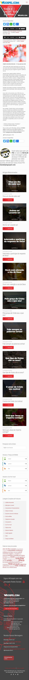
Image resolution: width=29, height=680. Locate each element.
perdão (9, 561)
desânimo (17, 553)
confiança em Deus (8, 552)
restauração (5, 564)
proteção (16, 562)
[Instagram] (18, 674)
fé (13, 555)
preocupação (5, 562)
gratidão (16, 555)
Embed (17, 32)
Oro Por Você (8, 524)
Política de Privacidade (10, 668)
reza (10, 563)
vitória (8, 567)
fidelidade (10, 555)
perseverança (15, 560)
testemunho (11, 566)
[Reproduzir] (5, 28)
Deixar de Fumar (9, 510)
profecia (11, 562)
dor (20, 553)
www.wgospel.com (15, 623)
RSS (9, 33)
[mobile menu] (26, 2)
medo (12, 557)
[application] (14, 28)
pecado (4, 561)
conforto (20, 552)
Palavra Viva (8, 527)
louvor (8, 557)
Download (19, 31)
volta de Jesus (13, 567)
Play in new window (11, 31)
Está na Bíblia (8, 516)
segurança (23, 564)
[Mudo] (19, 28)
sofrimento (6, 566)
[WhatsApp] (11, 674)
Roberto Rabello (9, 530)
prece (21, 560)
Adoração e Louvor (9, 505)
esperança (5, 555)
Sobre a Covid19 (20, 668)
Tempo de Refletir (9, 538)
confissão (15, 552)
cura (14, 553)
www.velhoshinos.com (16, 624)
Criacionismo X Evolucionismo (12, 508)
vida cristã (19, 566)
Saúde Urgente (8, 533)
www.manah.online (14, 626)
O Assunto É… (8, 522)
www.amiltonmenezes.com (13, 627)
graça (20, 555)
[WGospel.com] (9, 2)
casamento (5, 550)
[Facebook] (13, 674)
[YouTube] (15, 674)
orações (19, 558)
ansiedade (13, 549)
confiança (19, 551)
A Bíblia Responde (9, 502)
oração (5, 559)
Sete (6, 535)
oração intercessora (11, 559)
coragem (10, 554)
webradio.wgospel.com (14, 629)
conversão (5, 554)
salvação (16, 564)
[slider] (23, 28)
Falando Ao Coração (10, 519)
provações (20, 562)
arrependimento (19, 549)
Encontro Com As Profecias (11, 513)
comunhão (11, 551)
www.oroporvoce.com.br (16, 621)
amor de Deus (7, 549)
